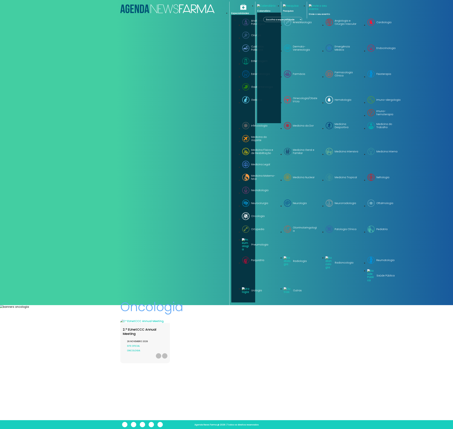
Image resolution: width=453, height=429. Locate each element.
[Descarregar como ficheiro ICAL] (158, 356)
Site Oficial (133, 345)
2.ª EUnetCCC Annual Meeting (139, 331)
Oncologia (133, 350)
